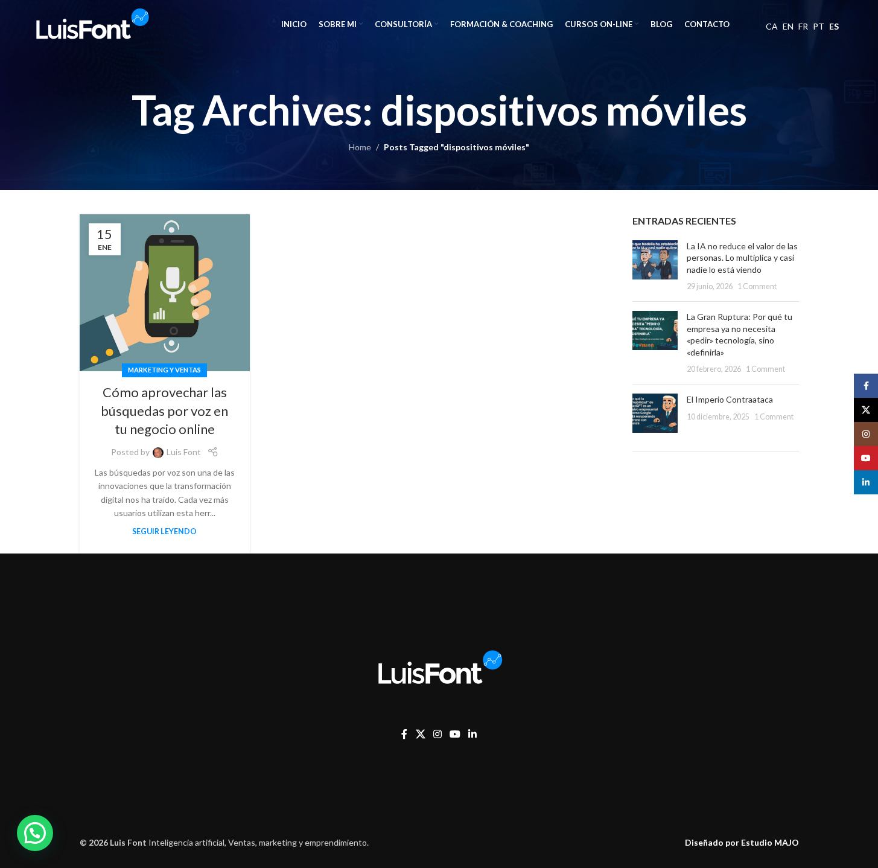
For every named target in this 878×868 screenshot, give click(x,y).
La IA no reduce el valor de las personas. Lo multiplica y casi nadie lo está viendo (742, 258)
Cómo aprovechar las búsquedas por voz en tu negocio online (164, 411)
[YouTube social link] (454, 734)
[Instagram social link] (437, 734)
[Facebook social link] (404, 734)
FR (803, 26)
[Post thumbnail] (655, 266)
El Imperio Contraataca (730, 399)
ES (834, 26)
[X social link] (420, 734)
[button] (35, 833)
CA (772, 26)
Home (360, 147)
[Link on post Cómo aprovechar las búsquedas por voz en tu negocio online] (165, 292)
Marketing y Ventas (164, 370)
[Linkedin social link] (473, 734)
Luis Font (184, 452)
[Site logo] (91, 23)
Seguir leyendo (164, 531)
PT (818, 26)
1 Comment (757, 286)
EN (788, 26)
